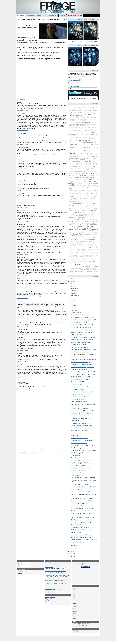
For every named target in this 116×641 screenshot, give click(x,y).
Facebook (79, 625)
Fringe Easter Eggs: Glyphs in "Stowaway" (81, 394)
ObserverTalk (94, 202)
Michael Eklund (81, 195)
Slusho (96, 232)
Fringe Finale (76, 155)
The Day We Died (73, 245)
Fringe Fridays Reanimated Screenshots (81, 522)
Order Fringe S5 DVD (92, 41)
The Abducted (84, 242)
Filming (93, 147)
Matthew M (20, 257)
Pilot (95, 210)
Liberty (79, 187)
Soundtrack (95, 234)
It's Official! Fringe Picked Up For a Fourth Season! (83, 354)
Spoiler (72, 236)
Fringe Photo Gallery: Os (77, 448)
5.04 (78, 106)
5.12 (73, 107)
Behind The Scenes (89, 122)
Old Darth (74, 601)
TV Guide (94, 259)
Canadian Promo (89, 127)
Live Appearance (88, 187)
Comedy (92, 130)
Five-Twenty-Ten (85, 149)
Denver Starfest (92, 137)
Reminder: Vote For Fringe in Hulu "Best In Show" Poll (84, 510)
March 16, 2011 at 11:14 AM (22, 144)
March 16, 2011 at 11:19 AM (22, 168)
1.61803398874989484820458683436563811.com (53, 575)
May (72, 305)
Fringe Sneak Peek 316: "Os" (78, 505)
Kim (73, 599)
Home (42, 449)
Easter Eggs (84, 141)
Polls (85, 212)
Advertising (77, 109)
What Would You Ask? (88, 270)
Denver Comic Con (84, 137)
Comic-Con (90, 132)
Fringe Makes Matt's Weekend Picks (80, 357)
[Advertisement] (30, 437)
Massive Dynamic (85, 192)
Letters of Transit (73, 187)
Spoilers (88, 623)
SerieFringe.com (48, 602)
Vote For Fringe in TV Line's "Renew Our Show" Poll (83, 428)
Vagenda (96, 262)
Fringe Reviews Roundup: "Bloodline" (80, 322)
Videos (82, 265)
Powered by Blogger (76, 630)
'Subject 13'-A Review (76, 532)
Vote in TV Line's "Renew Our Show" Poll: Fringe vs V (84, 377)
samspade (74, 618)
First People (78, 149)
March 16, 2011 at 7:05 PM (22, 298)
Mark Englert (90, 190)
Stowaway (72, 238)
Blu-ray (81, 126)
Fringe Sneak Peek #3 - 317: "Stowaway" (81, 413)
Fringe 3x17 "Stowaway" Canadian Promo (81, 460)
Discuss (47, 21)
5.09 (93, 106)
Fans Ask (72, 147)
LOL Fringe (76, 188)
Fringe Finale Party (84, 155)
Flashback (92, 149)
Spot (78, 631)
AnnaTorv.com (20, 571)
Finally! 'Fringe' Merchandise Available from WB (82, 517)
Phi (76, 210)
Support (80, 239)
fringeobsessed (21, 147)
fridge (88, 151)
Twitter (92, 261)
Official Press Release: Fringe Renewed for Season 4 (84, 349)
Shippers (78, 232)
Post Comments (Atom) (30, 452)
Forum (80, 151)
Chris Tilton (74, 130)
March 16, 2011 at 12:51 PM (22, 221)
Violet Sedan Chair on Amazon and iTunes (81, 519)
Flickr (87, 625)
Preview (79, 216)
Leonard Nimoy (92, 185)
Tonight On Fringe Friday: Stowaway (80, 396)
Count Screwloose (76, 587)
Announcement (76, 116)
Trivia (77, 259)
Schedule (83, 225)
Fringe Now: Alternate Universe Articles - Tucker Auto (84, 539)
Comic (74, 132)
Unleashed (84, 262)
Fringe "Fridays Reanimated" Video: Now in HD (82, 508)
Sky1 (92, 232)
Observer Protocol (83, 202)
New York (89, 196)
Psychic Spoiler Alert (90, 217)
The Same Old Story (90, 252)
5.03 (74, 106)
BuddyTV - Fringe (48, 598)
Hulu (77, 169)
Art (77, 119)
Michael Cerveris (72, 195)
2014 (71, 278)
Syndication (72, 241)
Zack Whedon (91, 272)
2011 (71, 286)
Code (79, 130)
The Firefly (76, 247)
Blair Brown (73, 126)
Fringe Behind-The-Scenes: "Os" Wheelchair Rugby (83, 450)
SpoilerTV (87, 236)
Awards (82, 121)
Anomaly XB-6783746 (88, 116)
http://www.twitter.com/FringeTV (89, 98)
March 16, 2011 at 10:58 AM (22, 110)
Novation (92, 200)
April (72, 308)
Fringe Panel (81, 156)
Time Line (95, 256)
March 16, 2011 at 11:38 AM (22, 190)
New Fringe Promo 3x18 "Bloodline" (79, 381)
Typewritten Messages (75, 262)
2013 (71, 281)
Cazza (18, 337)
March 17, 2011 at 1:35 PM (22, 361)
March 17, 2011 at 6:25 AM (22, 350)
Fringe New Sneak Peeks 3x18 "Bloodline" (81, 352)
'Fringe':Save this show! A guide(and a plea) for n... (83, 477)
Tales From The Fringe (87, 241)
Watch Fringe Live (76, 268)
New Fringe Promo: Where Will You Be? (80, 342)
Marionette (83, 190)
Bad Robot (78, 122)
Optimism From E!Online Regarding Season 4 (82, 537)
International (80, 173)
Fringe (50, 21)
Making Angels (73, 190)
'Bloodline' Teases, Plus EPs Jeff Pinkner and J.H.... (84, 339)
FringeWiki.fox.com (48, 586)
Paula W (19, 193)
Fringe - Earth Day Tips (76, 312)
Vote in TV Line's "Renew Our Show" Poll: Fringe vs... (84, 359)
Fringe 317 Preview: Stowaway (78, 465)
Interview (89, 173)
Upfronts (90, 262)
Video (77, 264)
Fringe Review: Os (75, 455)
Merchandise (92, 193)
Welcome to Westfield (75, 269)
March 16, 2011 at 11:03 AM (22, 130)
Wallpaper (77, 266)
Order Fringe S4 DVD (91, 67)
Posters (71, 214)
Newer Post (20, 449)
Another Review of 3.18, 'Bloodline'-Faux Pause (82, 317)
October (73, 293)
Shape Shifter (72, 232)
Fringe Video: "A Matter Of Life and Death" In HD (83, 372)
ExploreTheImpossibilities (85, 146)
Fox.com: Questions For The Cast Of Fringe (82, 425)
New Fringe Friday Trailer (77, 524)
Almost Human (80, 110)
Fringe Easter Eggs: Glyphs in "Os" (79, 470)
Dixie (74, 594)
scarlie (82, 223)
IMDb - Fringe (48, 600)
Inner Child (94, 171)
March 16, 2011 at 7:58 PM (22, 317)
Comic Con (81, 132)
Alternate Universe (76, 112)
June (72, 303)
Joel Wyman (78, 179)
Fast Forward (78, 147)
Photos (90, 210)
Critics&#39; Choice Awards (76, 135)
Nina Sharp (86, 198)
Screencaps (92, 225)
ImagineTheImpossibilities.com (50, 562)
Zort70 (74, 609)
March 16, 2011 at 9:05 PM (22, 326)
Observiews (76, 204)
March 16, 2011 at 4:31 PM (22, 286)
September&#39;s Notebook (81, 230)
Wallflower (71, 266)
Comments (21, 565)
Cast (74, 129)
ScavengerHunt (90, 223)
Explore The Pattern (74, 146)
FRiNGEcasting (85, 160)
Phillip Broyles (82, 210)
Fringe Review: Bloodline (77, 334)
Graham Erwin (73, 168)
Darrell (74, 589)
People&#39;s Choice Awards (86, 208)
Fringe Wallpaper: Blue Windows (79, 443)
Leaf (85, 185)
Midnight (95, 195)
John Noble (89, 179)
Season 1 (81, 227)
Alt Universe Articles (91, 110)
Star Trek (92, 236)
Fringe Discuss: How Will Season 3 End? (81, 369)
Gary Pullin (86, 164)
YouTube (83, 625)
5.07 (87, 106)
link (43, 386)
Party (84, 207)
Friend (92, 151)
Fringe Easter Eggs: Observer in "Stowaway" (82, 391)
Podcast (75, 212)
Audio (71, 121)
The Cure (95, 244)
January (73, 548)
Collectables (85, 130)
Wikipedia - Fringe (48, 601)
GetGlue (74, 166)
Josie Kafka (75, 598)
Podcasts (80, 624)
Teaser (78, 242)
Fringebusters (74, 160)
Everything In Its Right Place (84, 144)
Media (85, 193)
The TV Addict (79, 253)
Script (74, 227)
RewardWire (81, 221)
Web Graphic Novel (91, 268)
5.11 (70, 107)
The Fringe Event (83, 247)
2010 (71, 551)
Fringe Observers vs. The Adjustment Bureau (82, 498)
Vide (71, 265)
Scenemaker (74, 225)
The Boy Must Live (93, 242)
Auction (94, 119)
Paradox (80, 207)
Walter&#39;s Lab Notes (90, 266)
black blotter (94, 124)
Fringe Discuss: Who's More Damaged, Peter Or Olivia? (84, 486)
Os (87, 205)
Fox (84, 151)
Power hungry (78, 214)
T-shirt (77, 241)
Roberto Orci (89, 221)
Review (74, 221)
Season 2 (90, 227)
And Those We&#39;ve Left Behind (80, 114)
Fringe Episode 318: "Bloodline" (78, 344)
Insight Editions (72, 173)
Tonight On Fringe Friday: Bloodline (79, 347)
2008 (71, 556)
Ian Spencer (82, 169)
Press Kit (92, 214)
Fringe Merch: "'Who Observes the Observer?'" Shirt (83, 364)
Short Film (83, 232)
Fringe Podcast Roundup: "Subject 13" (80, 491)
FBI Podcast (86, 147)
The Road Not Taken (79, 252)
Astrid (91, 119)
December (74, 288)
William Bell (89, 271)
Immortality (88, 171)
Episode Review (89, 142)
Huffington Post (94, 168)
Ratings (80, 219)
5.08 (90, 106)
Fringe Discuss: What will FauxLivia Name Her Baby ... (84, 319)
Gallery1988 (80, 164)
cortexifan (74, 613)
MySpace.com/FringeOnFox (50, 589)
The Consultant (89, 244)
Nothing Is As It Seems (84, 200)
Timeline (72, 258)
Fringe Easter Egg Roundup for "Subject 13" (81, 534)
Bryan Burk (77, 127)
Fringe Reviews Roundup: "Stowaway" (80, 379)
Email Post (27, 21)
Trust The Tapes (83, 259)
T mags (19, 278)
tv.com (73, 261)
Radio (74, 219)
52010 (71, 106)
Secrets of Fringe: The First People (79, 314)
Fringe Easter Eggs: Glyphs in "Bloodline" (81, 329)
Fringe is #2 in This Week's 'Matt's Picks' (81, 484)
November (74, 290)
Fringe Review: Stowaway (77, 384)
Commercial (74, 134)
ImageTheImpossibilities (77, 171)
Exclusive (94, 144)
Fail (92, 146)
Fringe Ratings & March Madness (79, 401)
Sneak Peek (78, 234)
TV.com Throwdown (80, 261)
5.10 (96, 106)
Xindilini (19, 102)
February (73, 545)
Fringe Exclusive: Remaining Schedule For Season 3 (84, 374)
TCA (74, 242)
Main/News (75, 623)
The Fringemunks (81, 249)
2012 (71, 283)
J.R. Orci (91, 175)
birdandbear (75, 611)
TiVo (76, 258)
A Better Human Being (82, 107)
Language (80, 185)
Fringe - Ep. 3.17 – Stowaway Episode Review (82, 367)
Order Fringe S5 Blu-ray (76, 41)
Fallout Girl (20, 573)
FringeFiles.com (89, 162)
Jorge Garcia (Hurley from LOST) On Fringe (81, 463)
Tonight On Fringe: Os (76, 472)
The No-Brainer (83, 251)
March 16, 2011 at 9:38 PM (22, 334)
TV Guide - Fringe (48, 599)
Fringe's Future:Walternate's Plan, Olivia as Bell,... (83, 324)
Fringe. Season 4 (91, 158)
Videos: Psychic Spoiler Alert (78, 457)
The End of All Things (91, 245)
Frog (70, 164)
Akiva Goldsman (87, 109)
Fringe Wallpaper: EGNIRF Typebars (80, 527)
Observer (73, 202)
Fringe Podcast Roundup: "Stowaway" (80, 362)
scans (78, 223)
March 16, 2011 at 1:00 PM (22, 254)
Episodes (73, 144)
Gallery (74, 164)
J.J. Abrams (82, 175)
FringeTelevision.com (90, 163)
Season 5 (93, 229)
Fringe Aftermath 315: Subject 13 (79, 489)
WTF (86, 272)
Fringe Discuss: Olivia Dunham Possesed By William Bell (42, 19)
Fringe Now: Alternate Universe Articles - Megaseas (83, 386)
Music (73, 197)
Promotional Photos (77, 218)
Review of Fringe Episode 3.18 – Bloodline (81, 332)
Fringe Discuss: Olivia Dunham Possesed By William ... (84, 433)
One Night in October (81, 205)
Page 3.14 (91, 205)
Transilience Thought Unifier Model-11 (87, 258)
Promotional (89, 216)
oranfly (74, 616)
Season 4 (83, 229)
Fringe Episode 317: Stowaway (78, 399)
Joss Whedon (79, 183)
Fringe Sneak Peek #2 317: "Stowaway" (80, 418)
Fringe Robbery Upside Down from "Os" (80, 453)
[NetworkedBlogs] (85, 564)
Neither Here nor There (81, 196)
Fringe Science (79, 158)
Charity (85, 129)
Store (97, 236)
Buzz (82, 127)
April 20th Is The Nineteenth (81, 117)
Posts (20, 563)
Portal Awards (91, 212)
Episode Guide (79, 142)
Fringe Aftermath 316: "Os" (77, 420)
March (73, 310)
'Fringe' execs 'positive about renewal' (80, 415)
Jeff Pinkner (91, 177)
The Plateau (90, 250)
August (73, 298)
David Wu (74, 591)
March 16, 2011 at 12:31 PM (22, 207)
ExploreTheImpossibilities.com (60, 571)
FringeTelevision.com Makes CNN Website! (81, 327)
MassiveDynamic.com (76, 193)
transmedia (72, 259)
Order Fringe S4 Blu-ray (75, 67)
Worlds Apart (81, 272)
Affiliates (46, 604)
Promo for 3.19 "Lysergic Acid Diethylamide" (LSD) (83, 337)
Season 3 (73, 229)
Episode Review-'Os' (76, 435)
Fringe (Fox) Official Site (50, 597)
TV (89, 259)
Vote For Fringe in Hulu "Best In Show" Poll (81, 529)
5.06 (84, 106)
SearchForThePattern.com (50, 571)
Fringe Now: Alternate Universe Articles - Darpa (82, 445)
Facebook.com (47, 591)
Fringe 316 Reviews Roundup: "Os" (79, 438)
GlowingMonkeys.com (84, 166)
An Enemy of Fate (87, 112)
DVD (75, 141)
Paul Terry (76, 208)
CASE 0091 (53, 564)
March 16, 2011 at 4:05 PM (22, 275)
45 (17, 353)
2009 (71, 553)
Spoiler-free (80, 236)
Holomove (87, 168)
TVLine (86, 261)
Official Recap (86, 203)
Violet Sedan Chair (90, 265)
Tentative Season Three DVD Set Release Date (82, 410)
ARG (91, 117)
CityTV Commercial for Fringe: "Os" (79, 503)
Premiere (85, 214)
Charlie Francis (93, 129)
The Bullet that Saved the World (76, 244)
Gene (91, 164)
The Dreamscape (81, 245)
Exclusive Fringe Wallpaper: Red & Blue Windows (83, 440)
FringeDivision (94, 160)
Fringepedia (78, 163)
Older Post (64, 449)
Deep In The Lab (75, 137)
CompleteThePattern (85, 134)
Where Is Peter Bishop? (77, 271)
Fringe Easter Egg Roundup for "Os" (80, 423)
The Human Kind (91, 249)
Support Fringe (89, 239)
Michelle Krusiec (88, 195)
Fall (95, 146)
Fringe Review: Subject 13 (77, 542)
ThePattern (90, 253)
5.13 (76, 107)
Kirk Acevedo (88, 183)
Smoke (70, 234)
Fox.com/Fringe (48, 580)
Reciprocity (86, 219)
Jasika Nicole (79, 177)
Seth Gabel (91, 230)
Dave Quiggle (87, 135)
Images (88, 169)
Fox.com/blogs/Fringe (49, 583)
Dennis (74, 592)
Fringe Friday (93, 155)
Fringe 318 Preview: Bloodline (78, 389)
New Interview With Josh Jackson (79, 430)
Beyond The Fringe (76, 124)
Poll (81, 212)
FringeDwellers (76, 162)
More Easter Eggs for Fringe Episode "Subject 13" (83, 500)
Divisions (80, 138)
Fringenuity (71, 163)
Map (79, 190)
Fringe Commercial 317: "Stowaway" (80, 408)
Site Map (88, 232)
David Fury (94, 135)
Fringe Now (74, 156)
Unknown (74, 603)
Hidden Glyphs (80, 168)
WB (83, 268)
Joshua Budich (84, 181)
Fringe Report (88, 156)
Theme (84, 253)
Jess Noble (71, 179)
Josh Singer (77, 181)
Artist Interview (84, 119)
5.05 (81, 106)
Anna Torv (92, 114)
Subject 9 (87, 237)
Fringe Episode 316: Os (76, 475)
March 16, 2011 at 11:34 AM (22, 177)
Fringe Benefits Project (86, 153)
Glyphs (94, 166)
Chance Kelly (80, 129)
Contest (94, 134)
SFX (97, 230)
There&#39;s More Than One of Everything (82, 255)
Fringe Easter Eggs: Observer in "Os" (80, 467)
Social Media (87, 234)
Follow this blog (85, 566)
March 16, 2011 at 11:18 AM (22, 156)
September (71, 230)
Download (85, 139)
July (72, 300)
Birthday (86, 124)
